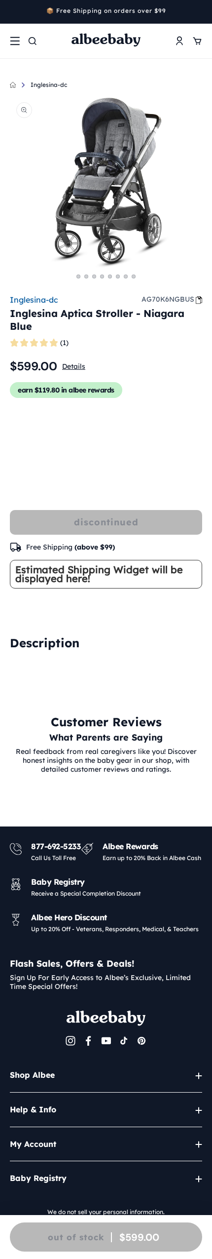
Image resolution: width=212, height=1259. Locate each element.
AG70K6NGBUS (167, 299)
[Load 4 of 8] (102, 276)
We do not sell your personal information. (106, 1212)
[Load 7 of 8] (126, 276)
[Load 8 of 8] (134, 276)
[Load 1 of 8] (78, 276)
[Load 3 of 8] (94, 276)
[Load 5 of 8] (110, 276)
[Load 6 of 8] (118, 276)
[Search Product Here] (32, 41)
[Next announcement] (199, 12)
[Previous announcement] (13, 12)
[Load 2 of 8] (86, 276)
